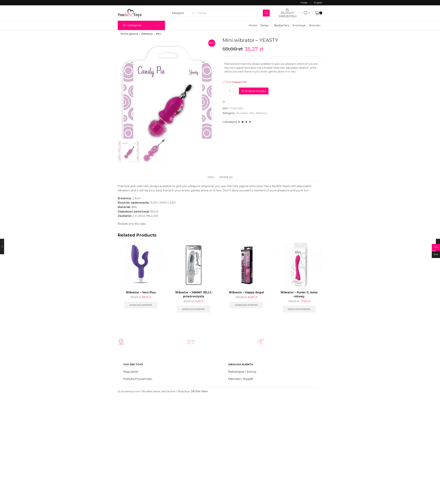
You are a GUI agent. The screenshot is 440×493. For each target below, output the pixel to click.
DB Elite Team (199, 391)
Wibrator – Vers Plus (141, 292)
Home (253, 25)
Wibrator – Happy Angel (246, 292)
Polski (304, 2)
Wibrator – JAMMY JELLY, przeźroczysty (193, 294)
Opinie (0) (226, 177)
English (318, 2)
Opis (211, 177)
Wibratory (147, 33)
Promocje (299, 25)
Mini (158, 33)
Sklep (264, 25)
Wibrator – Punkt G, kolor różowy (299, 294)
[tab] (211, 177)
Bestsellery (281, 25)
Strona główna (129, 33)
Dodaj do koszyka (255, 91)
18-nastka (242, 113)
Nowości (315, 25)
